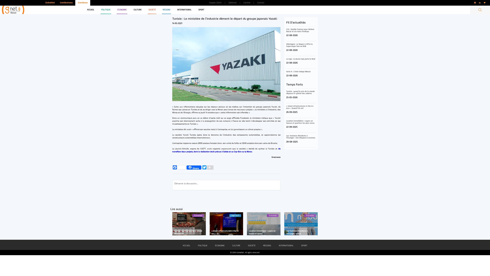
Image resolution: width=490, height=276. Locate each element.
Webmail (233, 3)
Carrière (246, 3)
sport (201, 10)
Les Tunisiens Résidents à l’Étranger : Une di (297, 232)
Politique (106, 10)
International (184, 10)
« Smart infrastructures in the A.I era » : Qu (225, 232)
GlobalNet (50, 3)
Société (152, 10)
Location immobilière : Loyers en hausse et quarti (262, 232)
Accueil (90, 10)
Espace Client (215, 3)
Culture (138, 10)
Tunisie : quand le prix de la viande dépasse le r (188, 232)
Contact (260, 3)
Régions (166, 10)
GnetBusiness (66, 3)
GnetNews (83, 3)
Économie (122, 10)
